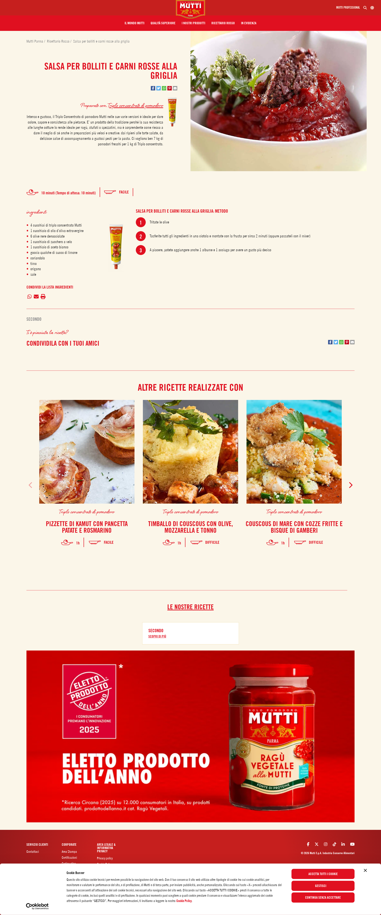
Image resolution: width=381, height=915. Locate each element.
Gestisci (320, 886)
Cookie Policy (184, 901)
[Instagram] (326, 844)
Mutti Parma (35, 41)
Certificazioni (69, 857)
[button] (134, 23)
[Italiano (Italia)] (372, 7)
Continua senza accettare (323, 898)
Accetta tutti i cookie (323, 874)
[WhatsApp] (29, 297)
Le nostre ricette (190, 607)
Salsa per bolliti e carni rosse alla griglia (101, 41)
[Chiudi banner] (365, 870)
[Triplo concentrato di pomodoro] (116, 247)
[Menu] (89, 7)
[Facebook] (308, 844)
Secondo (33, 319)
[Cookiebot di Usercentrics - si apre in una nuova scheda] (37, 906)
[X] (316, 844)
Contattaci (32, 851)
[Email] (36, 297)
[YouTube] (352, 844)
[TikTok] (334, 844)
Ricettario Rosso (58, 41)
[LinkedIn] (343, 844)
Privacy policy (105, 858)
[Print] (43, 297)
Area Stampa (69, 851)
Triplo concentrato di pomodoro (135, 105)
